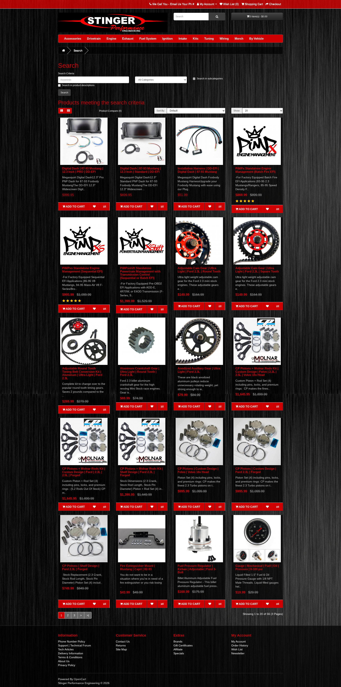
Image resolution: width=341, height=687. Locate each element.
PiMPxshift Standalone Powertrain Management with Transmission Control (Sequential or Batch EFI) (140, 273)
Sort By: (160, 110)
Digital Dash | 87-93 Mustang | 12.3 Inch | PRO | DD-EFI (82, 170)
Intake (183, 38)
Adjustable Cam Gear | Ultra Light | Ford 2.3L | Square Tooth (257, 269)
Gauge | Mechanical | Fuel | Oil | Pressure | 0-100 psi (257, 567)
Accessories (72, 38)
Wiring (224, 38)
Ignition (167, 38)
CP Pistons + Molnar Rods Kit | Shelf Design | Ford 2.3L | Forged (141, 472)
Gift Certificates (183, 645)
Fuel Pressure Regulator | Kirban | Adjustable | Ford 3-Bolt (197, 569)
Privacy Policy (66, 665)
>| (88, 615)
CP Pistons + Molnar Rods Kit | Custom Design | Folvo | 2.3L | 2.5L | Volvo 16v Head (256, 372)
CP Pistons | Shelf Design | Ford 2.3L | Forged (80, 567)
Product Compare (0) (110, 111)
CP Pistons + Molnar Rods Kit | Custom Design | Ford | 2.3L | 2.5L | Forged (83, 472)
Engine (111, 38)
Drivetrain (94, 38)
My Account (238, 641)
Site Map (121, 649)
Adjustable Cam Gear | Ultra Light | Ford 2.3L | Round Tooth (199, 269)
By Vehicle (256, 38)
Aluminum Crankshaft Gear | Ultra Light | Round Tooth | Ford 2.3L (139, 372)
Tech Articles (66, 649)
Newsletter (238, 653)
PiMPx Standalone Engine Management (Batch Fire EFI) (255, 170)
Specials (178, 653)
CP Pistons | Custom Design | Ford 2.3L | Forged (255, 470)
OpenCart (80, 679)
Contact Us (123, 641)
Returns (121, 645)
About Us (63, 661)
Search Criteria (66, 73)
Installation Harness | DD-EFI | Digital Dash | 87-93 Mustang (198, 170)
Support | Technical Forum (74, 645)
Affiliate (178, 649)
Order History (239, 645)
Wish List (237, 649)
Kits (195, 38)
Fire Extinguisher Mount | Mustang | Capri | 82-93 (137, 567)
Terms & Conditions (70, 657)
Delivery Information (70, 653)
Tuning (209, 38)
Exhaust (127, 38)
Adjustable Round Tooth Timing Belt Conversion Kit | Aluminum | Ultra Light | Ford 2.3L (82, 373)
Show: (236, 110)
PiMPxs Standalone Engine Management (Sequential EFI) (82, 269)
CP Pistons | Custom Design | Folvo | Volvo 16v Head (198, 470)
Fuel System (147, 38)
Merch (239, 38)
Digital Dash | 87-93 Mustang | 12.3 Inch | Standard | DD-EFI (140, 170)
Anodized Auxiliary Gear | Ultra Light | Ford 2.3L (199, 370)
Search (78, 50)
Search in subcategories (210, 78)
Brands (177, 641)
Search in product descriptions (78, 85)
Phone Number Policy (71, 641)
